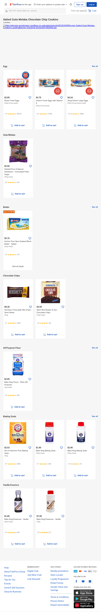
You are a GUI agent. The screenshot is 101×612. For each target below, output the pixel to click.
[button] (86, 11)
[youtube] (83, 583)
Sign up (80, 4)
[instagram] (90, 583)
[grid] (50, 100)
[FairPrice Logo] (15, 4)
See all (95, 66)
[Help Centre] (72, 4)
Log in (91, 4)
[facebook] (76, 583)
